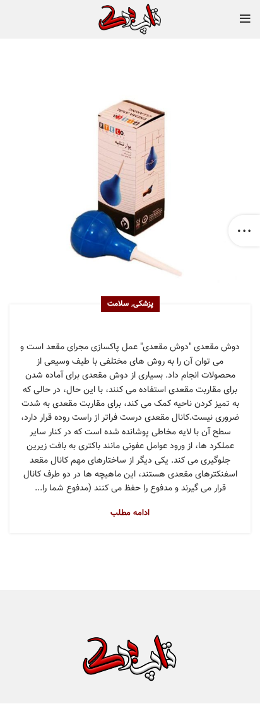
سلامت (118, 303)
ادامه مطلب (130, 513)
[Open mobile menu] (245, 19)
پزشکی (143, 303)
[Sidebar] (244, 230)
